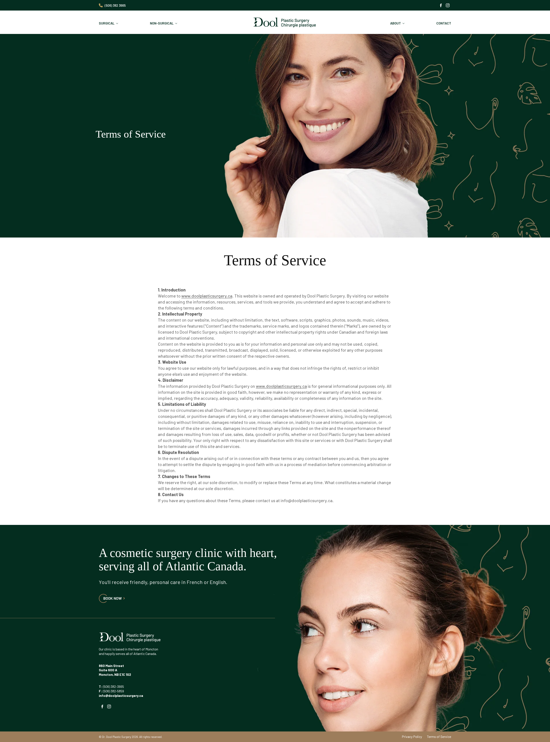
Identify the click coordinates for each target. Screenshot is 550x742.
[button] (109, 23)
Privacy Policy (412, 736)
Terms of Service (439, 736)
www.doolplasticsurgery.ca (206, 295)
